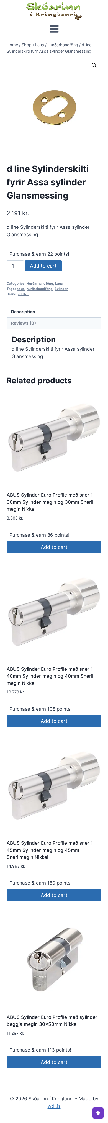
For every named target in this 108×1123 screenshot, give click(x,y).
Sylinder (61, 289)
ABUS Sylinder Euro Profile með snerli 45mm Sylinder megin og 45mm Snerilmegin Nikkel (49, 850)
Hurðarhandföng (40, 283)
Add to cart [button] (54, 547)
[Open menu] (54, 29)
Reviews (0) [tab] (23, 323)
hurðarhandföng (40, 289)
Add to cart (43, 266)
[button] (94, 65)
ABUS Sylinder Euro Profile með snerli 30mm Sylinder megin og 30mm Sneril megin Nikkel (50, 502)
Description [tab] (23, 311)
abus (21, 289)
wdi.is (54, 1106)
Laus (59, 283)
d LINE (23, 294)
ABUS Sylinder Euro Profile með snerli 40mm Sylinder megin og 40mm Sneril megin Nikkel (50, 676)
